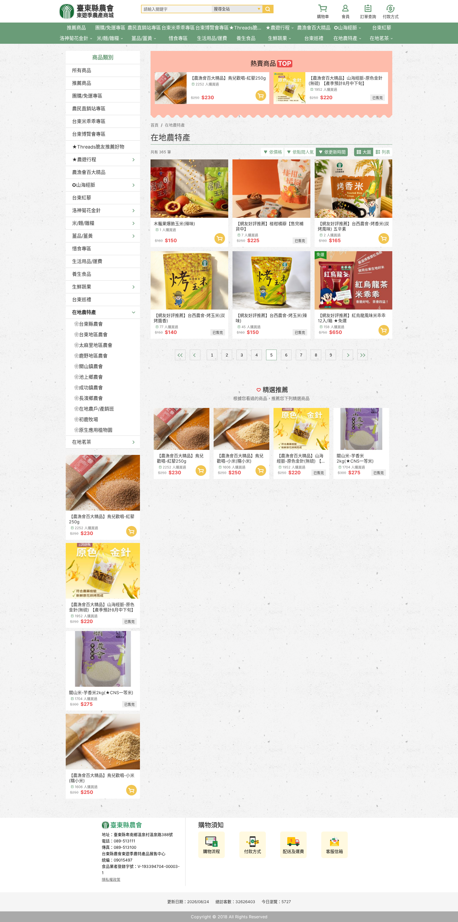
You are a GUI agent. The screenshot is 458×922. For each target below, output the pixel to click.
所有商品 (81, 70)
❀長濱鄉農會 (88, 398)
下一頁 (347, 355)
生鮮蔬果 (81, 287)
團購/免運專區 (87, 96)
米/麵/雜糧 (83, 223)
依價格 (275, 152)
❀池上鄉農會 (88, 377)
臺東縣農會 (95, 11)
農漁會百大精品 (88, 172)
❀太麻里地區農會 (93, 345)
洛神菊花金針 (86, 210)
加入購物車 (131, 531)
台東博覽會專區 (88, 134)
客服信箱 (334, 851)
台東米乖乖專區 (88, 121)
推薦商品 (81, 83)
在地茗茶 (81, 442)
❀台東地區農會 (91, 334)
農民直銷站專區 (88, 108)
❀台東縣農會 (88, 324)
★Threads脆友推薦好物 (98, 147)
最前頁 (180, 355)
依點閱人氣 (303, 152)
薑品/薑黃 (82, 236)
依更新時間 (335, 152)
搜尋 (267, 9)
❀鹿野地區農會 (91, 356)
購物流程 (211, 851)
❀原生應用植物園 (93, 430)
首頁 (154, 125)
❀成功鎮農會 (88, 387)
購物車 (323, 16)
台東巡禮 (81, 299)
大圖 (367, 152)
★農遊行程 (84, 159)
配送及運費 (293, 851)
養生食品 (81, 274)
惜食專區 (81, 248)
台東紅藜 (81, 198)
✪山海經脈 (83, 185)
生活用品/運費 (87, 261)
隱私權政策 (111, 879)
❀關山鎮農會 (88, 366)
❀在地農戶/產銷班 (94, 409)
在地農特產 (84, 312)
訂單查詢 (368, 16)
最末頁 (362, 355)
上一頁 (195, 355)
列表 (386, 152)
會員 (346, 16)
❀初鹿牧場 (86, 419)
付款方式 (391, 16)
